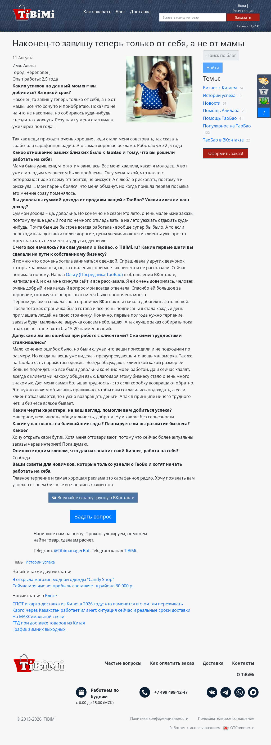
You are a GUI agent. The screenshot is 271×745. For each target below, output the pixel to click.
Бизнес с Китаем (220, 88)
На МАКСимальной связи (38, 616)
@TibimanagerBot (72, 550)
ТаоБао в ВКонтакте (223, 140)
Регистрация (243, 10)
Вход (242, 5)
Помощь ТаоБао (220, 118)
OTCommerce (242, 727)
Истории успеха (219, 95)
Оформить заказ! (225, 153)
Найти (212, 67)
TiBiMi (130, 550)
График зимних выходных (38, 629)
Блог (122, 11)
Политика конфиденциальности (159, 718)
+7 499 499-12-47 (171, 692)
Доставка (140, 11)
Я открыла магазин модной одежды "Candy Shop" (63, 579)
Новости (211, 103)
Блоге (51, 595)
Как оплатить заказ (172, 663)
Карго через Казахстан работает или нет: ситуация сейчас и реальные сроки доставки (101, 610)
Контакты (243, 663)
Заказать (243, 17)
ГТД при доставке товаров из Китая (48, 623)
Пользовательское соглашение (226, 718)
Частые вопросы (123, 663)
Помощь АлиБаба (221, 110)
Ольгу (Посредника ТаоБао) (94, 274)
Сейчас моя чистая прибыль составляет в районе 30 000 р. (72, 586)
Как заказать (97, 11)
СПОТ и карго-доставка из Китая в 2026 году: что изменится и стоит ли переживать (97, 604)
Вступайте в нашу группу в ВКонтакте (95, 497)
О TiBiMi (245, 674)
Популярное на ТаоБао (227, 126)
